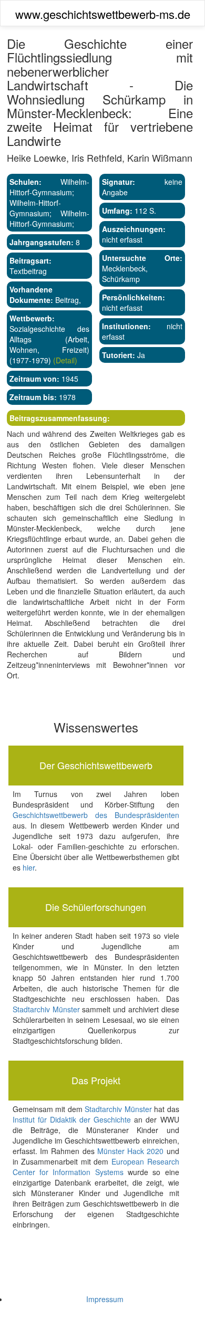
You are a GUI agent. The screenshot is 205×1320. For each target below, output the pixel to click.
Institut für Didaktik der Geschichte (72, 1119)
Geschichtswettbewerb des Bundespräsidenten (96, 815)
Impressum (105, 1299)
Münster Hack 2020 (130, 1151)
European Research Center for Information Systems (96, 1166)
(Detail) (64, 360)
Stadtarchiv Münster (46, 1009)
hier (29, 867)
